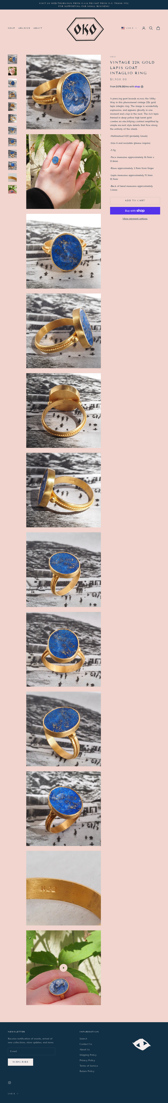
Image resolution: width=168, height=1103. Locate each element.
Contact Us (86, 1044)
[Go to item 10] (12, 165)
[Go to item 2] (12, 71)
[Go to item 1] (12, 59)
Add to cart (135, 200)
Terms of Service (89, 1065)
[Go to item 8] (12, 142)
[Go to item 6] (12, 118)
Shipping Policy (88, 1055)
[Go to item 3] (12, 83)
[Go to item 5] (12, 106)
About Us (85, 1049)
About (37, 28)
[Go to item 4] (12, 94)
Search (83, 1038)
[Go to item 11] (12, 177)
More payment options (135, 218)
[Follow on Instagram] (9, 1082)
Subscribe (20, 1062)
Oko (113, 56)
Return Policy (87, 1071)
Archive (24, 28)
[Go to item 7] (12, 130)
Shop (11, 28)
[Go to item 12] (12, 189)
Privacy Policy (87, 1060)
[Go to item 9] (12, 153)
